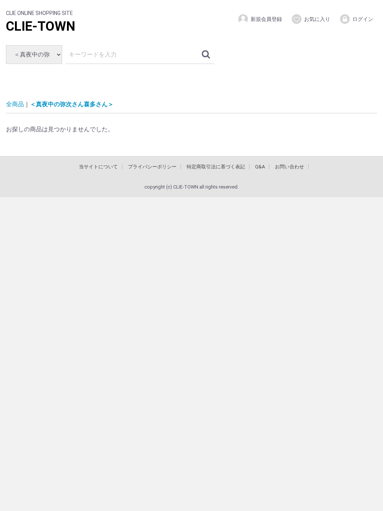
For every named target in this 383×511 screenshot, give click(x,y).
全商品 (15, 104)
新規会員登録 (266, 19)
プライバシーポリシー (152, 166)
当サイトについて (98, 166)
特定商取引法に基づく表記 (216, 166)
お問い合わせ (289, 166)
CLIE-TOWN (40, 26)
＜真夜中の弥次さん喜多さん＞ (72, 104)
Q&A (260, 166)
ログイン (362, 19)
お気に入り (317, 19)
